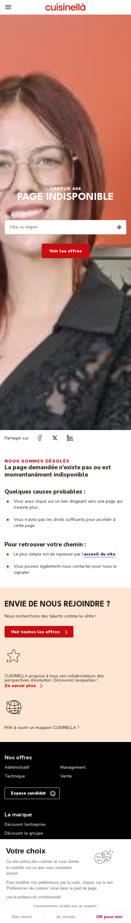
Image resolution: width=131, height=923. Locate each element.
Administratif (17, 767)
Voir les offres (65, 251)
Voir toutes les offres (35, 632)
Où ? (9, 216)
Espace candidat (28, 793)
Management (73, 767)
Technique (15, 776)
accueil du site (99, 554)
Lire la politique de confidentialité (33, 897)
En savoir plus (20, 686)
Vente (66, 776)
